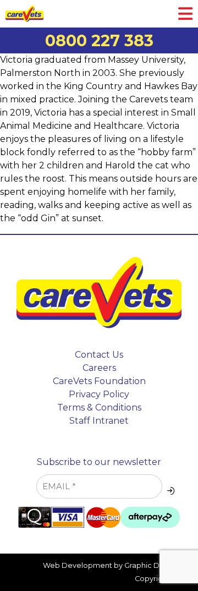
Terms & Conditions (99, 407)
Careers (99, 368)
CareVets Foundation (99, 381)
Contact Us (99, 354)
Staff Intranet (99, 420)
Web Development (77, 565)
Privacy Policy (99, 394)
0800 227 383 (99, 40)
